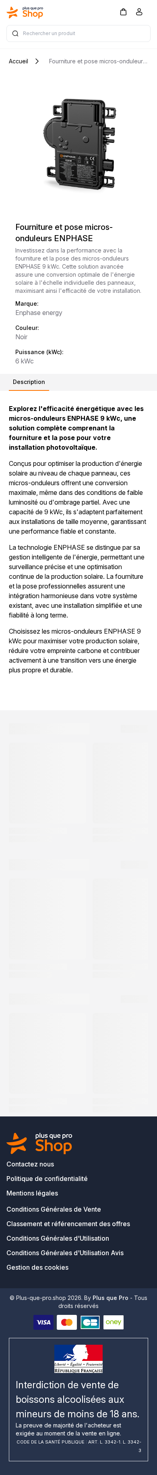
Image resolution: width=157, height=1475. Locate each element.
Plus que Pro (110, 1297)
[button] (123, 11)
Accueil (18, 61)
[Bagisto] (24, 12)
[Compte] (139, 13)
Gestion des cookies (37, 1267)
